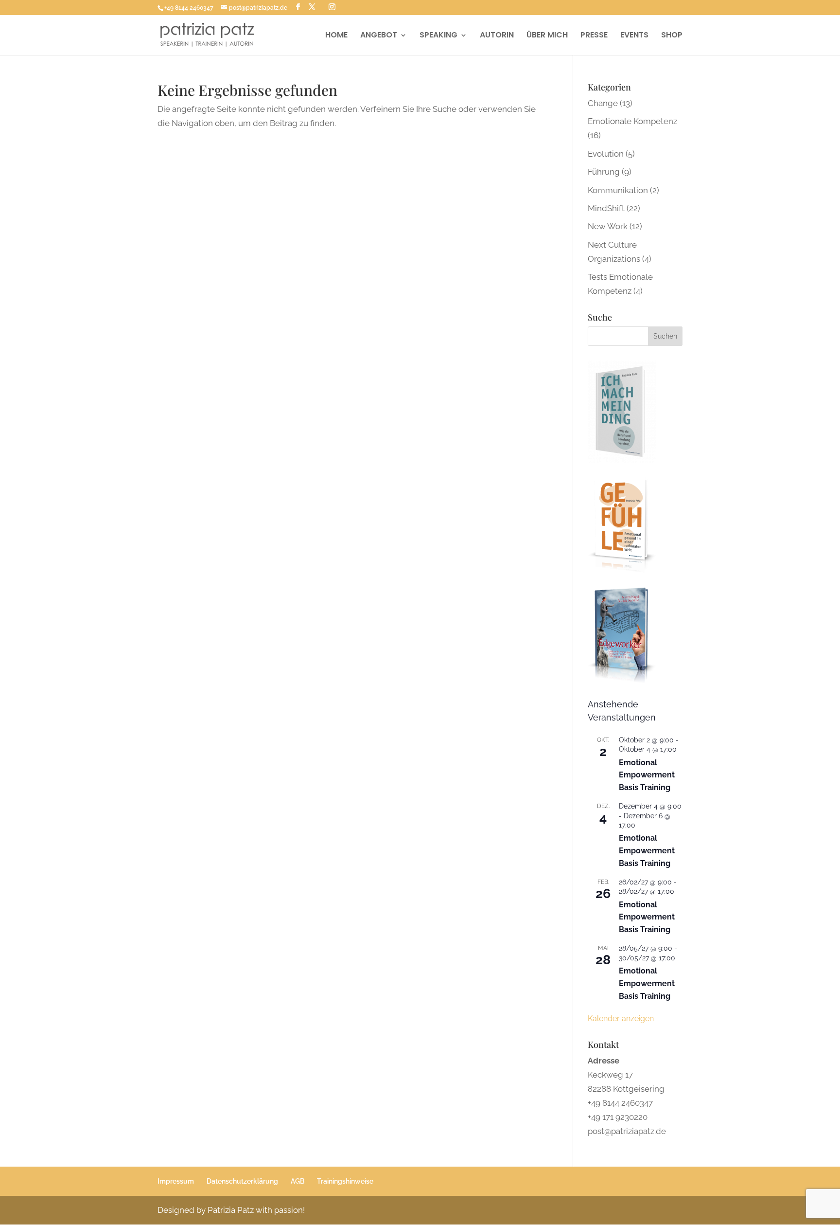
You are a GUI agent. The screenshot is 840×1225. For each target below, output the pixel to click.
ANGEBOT (378, 36)
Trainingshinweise (345, 1181)
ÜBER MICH (547, 36)
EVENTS (634, 36)
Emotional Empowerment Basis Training (647, 775)
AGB (297, 1181)
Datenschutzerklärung (242, 1181)
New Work (608, 226)
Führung (604, 172)
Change (603, 103)
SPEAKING (438, 36)
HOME (336, 36)
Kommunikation (618, 190)
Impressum (176, 1181)
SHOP (671, 36)
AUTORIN (497, 36)
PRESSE (594, 36)
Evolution (606, 154)
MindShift (606, 208)
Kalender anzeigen (621, 1018)
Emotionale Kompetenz (632, 121)
